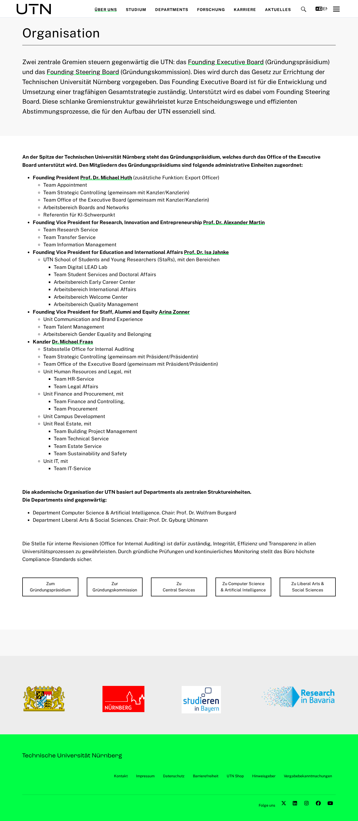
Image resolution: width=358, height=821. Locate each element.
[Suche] (303, 9)
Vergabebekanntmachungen (308, 776)
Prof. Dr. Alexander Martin (234, 222)
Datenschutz (174, 776)
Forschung (211, 9)
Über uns (106, 9)
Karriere (245, 9)
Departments (171, 9)
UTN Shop (235, 776)
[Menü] (336, 9)
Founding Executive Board (226, 61)
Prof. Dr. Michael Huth (106, 177)
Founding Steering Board (83, 71)
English (325, 8)
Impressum (145, 776)
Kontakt (121, 776)
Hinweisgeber (263, 776)
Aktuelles (278, 9)
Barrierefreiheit (205, 776)
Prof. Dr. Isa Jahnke (206, 252)
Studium (136, 9)
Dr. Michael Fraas (72, 342)
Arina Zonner (174, 312)
